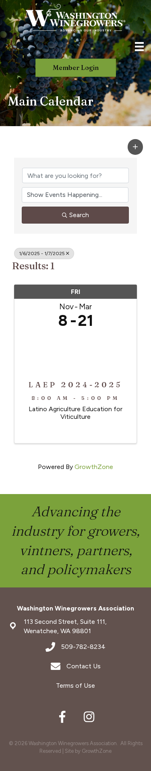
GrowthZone (93, 467)
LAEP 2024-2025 (75, 384)
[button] (135, 146)
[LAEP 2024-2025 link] (75, 352)
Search (79, 215)
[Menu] (139, 46)
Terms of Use (75, 685)
